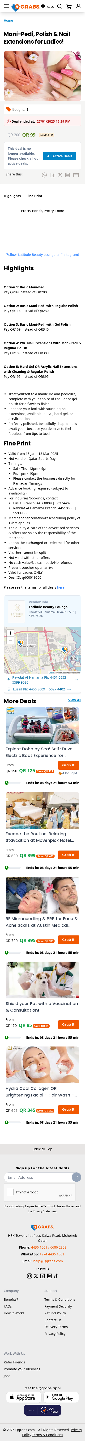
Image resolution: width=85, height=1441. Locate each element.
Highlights (12, 196)
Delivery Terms (56, 1327)
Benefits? (11, 1299)
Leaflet (51, 672)
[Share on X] (60, 175)
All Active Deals (59, 156)
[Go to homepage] (26, 6)
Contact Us (52, 1320)
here (60, 587)
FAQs (8, 1306)
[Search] (59, 6)
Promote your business (22, 1369)
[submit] (76, 1177)
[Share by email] (76, 175)
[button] (20, 643)
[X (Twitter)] (35, 1276)
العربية (50, 6)
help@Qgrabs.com (48, 1261)
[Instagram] (29, 1276)
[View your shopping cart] (68, 6)
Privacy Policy (54, 1333)
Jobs (7, 1376)
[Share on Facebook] (53, 175)
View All (74, 700)
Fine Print (34, 196)
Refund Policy (55, 1313)
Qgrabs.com (25, 1430)
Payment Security (58, 1306)
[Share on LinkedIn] (67, 175)
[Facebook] (42, 1276)
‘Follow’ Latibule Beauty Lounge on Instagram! (42, 254)
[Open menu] (6, 6)
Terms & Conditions (59, 1299)
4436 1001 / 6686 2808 (48, 1247)
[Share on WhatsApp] (44, 175)
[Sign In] (78, 6)
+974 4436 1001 (52, 1254)
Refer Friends (14, 1362)
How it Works (14, 1313)
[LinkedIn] (50, 1276)
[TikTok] (56, 1276)
